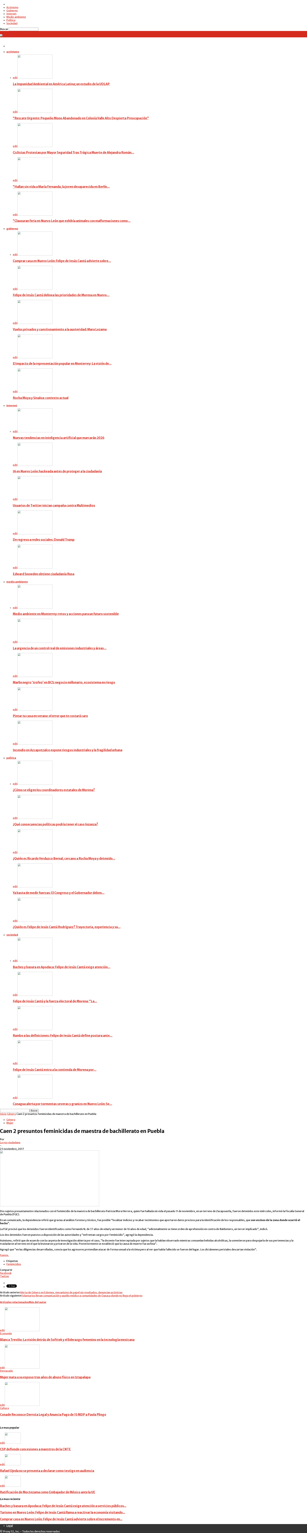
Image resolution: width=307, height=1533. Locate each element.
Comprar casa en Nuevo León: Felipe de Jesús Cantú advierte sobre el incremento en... (61, 1519)
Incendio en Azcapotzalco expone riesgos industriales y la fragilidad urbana (67, 750)
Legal (9, 1525)
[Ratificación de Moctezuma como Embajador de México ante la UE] (13, 1485)
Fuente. (4, 1255)
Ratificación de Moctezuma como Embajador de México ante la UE (47, 1492)
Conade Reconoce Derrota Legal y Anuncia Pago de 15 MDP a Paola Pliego (53, 1414)
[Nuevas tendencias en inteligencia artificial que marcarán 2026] (35, 431)
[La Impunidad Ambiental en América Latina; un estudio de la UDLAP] (35, 77)
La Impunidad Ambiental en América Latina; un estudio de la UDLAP (61, 84)
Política (10, 20)
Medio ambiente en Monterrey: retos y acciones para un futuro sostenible (66, 614)
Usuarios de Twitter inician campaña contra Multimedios (54, 505)
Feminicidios (13, 1264)
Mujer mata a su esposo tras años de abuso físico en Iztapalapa (45, 1377)
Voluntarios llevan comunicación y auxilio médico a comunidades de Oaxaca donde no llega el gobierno (81, 1295)
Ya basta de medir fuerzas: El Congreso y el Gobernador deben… (58, 893)
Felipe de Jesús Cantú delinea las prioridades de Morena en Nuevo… (61, 295)
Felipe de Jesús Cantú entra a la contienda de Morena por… (54, 1070)
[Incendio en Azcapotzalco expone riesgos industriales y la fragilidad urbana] (35, 743)
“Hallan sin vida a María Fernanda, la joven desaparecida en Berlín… (61, 187)
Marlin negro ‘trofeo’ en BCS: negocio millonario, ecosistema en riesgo (64, 682)
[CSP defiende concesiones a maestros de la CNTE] (13, 1442)
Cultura (4, 1408)
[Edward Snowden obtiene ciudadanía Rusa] (35, 567)
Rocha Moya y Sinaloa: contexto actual (40, 398)
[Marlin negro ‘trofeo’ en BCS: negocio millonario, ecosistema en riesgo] (35, 676)
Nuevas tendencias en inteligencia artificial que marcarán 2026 (58, 438)
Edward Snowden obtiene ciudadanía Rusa (43, 574)
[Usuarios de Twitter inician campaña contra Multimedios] (35, 499)
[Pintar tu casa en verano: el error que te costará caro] (35, 709)
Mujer (9, 1122)
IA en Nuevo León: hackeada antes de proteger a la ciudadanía (57, 471)
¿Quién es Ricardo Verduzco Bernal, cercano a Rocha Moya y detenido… (64, 858)
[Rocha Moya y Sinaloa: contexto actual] (35, 391)
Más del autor (37, 1302)
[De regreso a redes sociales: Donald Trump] (35, 533)
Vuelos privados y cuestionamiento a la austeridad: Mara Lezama (60, 329)
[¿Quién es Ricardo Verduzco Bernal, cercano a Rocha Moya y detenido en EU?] (35, 852)
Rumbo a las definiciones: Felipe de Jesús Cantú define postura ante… (62, 1035)
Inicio (3, 1114)
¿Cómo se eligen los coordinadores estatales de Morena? (54, 790)
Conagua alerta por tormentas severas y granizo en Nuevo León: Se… (62, 1104)
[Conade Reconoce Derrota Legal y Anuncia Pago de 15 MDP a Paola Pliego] (22, 1405)
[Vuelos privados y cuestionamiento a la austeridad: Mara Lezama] (35, 323)
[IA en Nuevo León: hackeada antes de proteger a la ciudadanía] (35, 465)
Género (11, 1114)
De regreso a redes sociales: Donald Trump (44, 540)
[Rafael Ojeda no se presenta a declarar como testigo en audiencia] (13, 1464)
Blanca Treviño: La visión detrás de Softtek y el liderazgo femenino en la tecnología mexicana (67, 1340)
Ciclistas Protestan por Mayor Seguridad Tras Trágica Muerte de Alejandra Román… (73, 152)
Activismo (12, 7)
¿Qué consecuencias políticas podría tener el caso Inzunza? (55, 824)
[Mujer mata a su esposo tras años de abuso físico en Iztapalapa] (22, 1367)
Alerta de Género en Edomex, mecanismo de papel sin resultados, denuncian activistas (71, 1292)
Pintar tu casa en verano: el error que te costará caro (50, 716)
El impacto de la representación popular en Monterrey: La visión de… (62, 363)
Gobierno (12, 10)
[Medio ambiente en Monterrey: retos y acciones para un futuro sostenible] (35, 607)
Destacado (6, 1370)
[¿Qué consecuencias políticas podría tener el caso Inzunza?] (35, 818)
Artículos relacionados (14, 1302)
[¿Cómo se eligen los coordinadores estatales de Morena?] (35, 783)
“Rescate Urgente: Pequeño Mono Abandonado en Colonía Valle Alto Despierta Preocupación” (81, 118)
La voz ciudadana (10, 1142)
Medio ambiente (16, 17)
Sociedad (11, 23)
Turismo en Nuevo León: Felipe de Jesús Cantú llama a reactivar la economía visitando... (62, 1512)
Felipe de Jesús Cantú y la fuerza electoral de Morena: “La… (55, 1001)
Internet (11, 13)
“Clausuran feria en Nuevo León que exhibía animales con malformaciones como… (71, 221)
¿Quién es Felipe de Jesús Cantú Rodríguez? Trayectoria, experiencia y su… (67, 927)
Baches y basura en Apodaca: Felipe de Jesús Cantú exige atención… (61, 967)
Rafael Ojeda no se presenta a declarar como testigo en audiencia (47, 1471)
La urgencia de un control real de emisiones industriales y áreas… (59, 648)
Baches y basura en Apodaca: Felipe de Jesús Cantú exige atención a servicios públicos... (63, 1506)
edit (15, 77)
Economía (6, 1333)
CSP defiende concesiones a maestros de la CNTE (35, 1449)
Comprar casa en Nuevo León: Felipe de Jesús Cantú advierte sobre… (62, 261)
